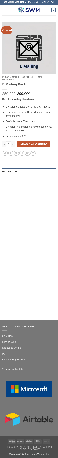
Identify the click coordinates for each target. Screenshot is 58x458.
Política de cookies (29, 449)
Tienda (9, 447)
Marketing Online (23, 77)
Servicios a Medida (12, 369)
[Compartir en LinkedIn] (33, 153)
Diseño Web (9, 342)
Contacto (19, 447)
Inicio (5, 77)
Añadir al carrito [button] (33, 295)
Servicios (7, 336)
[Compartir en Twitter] (16, 153)
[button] (4, 10)
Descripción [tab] (9, 171)
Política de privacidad (39, 447)
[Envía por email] (21, 153)
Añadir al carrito (33, 144)
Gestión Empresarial (13, 359)
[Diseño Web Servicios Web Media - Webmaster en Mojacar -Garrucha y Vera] (29, 10)
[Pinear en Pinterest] (27, 153)
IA (3, 353)
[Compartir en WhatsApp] (5, 153)
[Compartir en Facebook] (10, 153)
